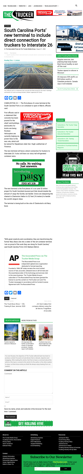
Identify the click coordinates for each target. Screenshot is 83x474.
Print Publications (36, 441)
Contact (5, 453)
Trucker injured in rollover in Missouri (10, 343)
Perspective (22, 6)
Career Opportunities (9, 462)
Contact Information (9, 456)
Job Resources (38, 6)
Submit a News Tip (8, 464)
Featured (13, 298)
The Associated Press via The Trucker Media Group (21, 49)
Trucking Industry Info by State (68, 449)
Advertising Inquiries (37, 438)
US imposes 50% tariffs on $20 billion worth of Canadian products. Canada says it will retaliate (28, 345)
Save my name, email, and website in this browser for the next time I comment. (27, 410)
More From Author (29, 320)
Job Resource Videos (65, 445)
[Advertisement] (28, 222)
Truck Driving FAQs (64, 440)
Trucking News (12, 6)
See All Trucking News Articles (66, 89)
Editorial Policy (7, 445)
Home (4, 6)
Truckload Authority (51, 6)
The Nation (7, 26)
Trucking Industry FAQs (65, 441)
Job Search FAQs (64, 438)
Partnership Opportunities (10, 460)
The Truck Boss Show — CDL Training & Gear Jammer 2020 (14, 305)
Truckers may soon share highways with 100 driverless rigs (45, 343)
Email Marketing (35, 445)
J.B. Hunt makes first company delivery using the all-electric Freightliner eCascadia (41, 307)
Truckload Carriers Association (12, 440)
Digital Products (35, 440)
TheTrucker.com (60, 462)
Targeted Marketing (36, 443)
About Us (6, 435)
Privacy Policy (7, 441)
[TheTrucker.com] (17, 15)
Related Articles (12, 320)
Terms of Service (8, 443)
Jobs (29, 6)
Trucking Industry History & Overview (69, 447)
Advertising (34, 435)
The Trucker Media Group (10, 438)
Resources (62, 435)
